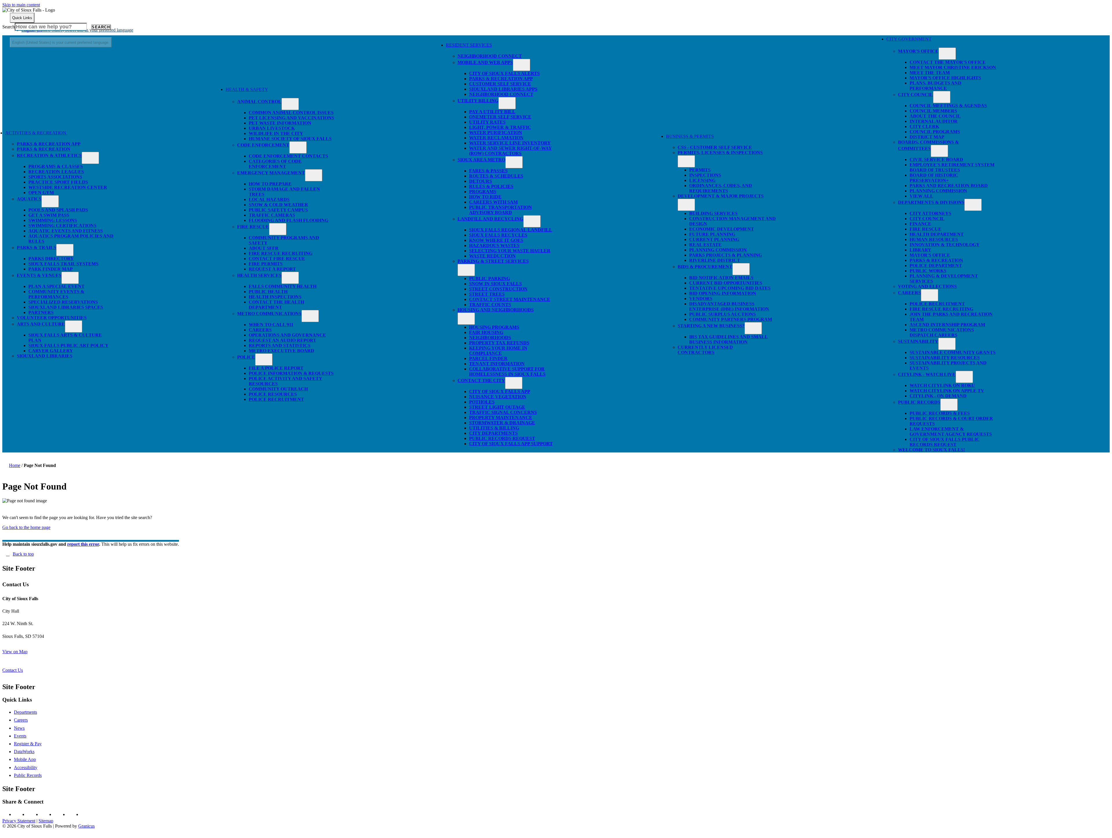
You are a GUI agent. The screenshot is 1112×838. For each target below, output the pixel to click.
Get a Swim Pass (48, 215)
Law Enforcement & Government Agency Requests (951, 431)
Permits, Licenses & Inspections (720, 152)
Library (920, 249)
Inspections (705, 175)
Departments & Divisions (931, 202)
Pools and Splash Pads (58, 209)
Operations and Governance (287, 335)
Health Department (937, 234)
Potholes (482, 401)
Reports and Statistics (279, 345)
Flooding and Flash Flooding (288, 220)
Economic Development (721, 229)
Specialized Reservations (63, 302)
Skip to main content (21, 4)
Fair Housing (486, 332)
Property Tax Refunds (499, 342)
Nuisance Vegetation (497, 396)
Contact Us (12, 670)
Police (246, 357)
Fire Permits (266, 263)
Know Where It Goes (496, 240)
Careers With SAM (493, 202)
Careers (260, 329)
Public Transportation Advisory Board (500, 210)
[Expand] (76, 135)
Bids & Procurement (705, 266)
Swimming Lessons (52, 220)
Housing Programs (494, 327)
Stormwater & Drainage (502, 422)
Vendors (700, 298)
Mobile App (25, 759)
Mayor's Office (918, 51)
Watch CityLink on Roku (942, 385)
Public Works (928, 270)
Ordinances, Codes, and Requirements (720, 188)
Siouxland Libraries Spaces (65, 307)
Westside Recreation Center (67, 187)
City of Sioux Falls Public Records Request (945, 442)
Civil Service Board (936, 159)
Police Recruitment (276, 399)
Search (8, 26)
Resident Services (469, 45)
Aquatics (29, 198)
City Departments (493, 433)
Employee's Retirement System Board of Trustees (952, 167)
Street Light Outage (497, 407)
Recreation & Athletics (49, 155)
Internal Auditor (934, 121)
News (19, 728)
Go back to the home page (26, 527)
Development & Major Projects (721, 195)
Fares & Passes (488, 170)
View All (921, 195)
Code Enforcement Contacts (288, 156)
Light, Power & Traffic (500, 127)
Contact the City (481, 380)
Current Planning (714, 239)
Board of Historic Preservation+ (934, 178)
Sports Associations (55, 176)
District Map (927, 136)
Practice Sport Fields (58, 182)
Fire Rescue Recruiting (280, 253)
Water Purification (495, 132)
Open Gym (41, 192)
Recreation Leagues (56, 171)
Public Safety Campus (278, 209)
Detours (480, 181)
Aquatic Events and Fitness (65, 230)
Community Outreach (278, 388)
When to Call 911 (271, 324)
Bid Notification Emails (721, 277)
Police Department (936, 265)
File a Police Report (276, 368)
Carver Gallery (50, 350)
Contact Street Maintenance (509, 299)
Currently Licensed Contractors (705, 350)
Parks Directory (51, 258)
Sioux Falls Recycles (498, 235)
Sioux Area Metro (481, 159)
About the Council (935, 116)
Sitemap (46, 820)
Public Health (268, 291)
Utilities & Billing (494, 428)
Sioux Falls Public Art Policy (68, 345)
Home (14, 465)
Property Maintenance (500, 417)
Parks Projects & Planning (725, 255)
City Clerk (924, 126)
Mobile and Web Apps (485, 62)
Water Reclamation (496, 137)
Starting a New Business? (711, 325)
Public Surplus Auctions (722, 314)
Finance (920, 223)
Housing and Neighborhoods (496, 309)
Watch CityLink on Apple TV (947, 390)
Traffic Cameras (272, 215)
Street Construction (498, 288)
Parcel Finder (488, 358)
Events (20, 735)
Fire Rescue (253, 226)
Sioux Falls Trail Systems (63, 263)
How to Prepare (270, 183)
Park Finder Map (50, 268)
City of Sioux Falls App (499, 391)
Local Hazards (269, 199)
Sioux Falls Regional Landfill (510, 229)
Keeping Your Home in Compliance (498, 351)
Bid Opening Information (722, 293)
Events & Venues (39, 275)
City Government (909, 38)
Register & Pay (28, 743)
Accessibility (25, 767)
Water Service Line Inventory (510, 142)
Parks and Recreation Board (949, 185)
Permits (700, 169)
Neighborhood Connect (490, 56)
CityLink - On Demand (938, 395)
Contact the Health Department (276, 305)
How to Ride (485, 196)
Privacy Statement (18, 820)
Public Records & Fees (940, 413)
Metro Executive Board (281, 350)
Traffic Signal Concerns (503, 412)
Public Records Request (502, 438)
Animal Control (259, 101)
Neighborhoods (490, 337)
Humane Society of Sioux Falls (290, 138)
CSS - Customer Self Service (715, 147)
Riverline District (714, 260)
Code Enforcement (263, 145)
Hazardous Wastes (494, 245)
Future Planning (712, 234)
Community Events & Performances (56, 294)
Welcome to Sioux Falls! (931, 449)
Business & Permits (690, 136)
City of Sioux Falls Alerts (504, 73)
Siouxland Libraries (44, 355)
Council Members (933, 110)
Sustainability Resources (945, 357)
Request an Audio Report (282, 340)
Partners (41, 312)
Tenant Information (497, 363)
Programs (482, 191)
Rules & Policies (491, 186)
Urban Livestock (272, 128)
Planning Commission (718, 249)
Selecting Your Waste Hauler (509, 250)
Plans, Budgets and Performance (935, 86)
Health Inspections (275, 296)
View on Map (15, 651)
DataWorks (24, 751)
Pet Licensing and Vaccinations (291, 117)
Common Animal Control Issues (291, 112)
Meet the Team (930, 72)
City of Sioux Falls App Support (511, 443)
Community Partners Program (730, 319)
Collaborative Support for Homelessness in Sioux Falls (507, 371)
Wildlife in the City (276, 133)
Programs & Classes (55, 166)
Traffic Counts (490, 304)
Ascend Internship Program (947, 324)
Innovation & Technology (945, 244)
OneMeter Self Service (500, 116)
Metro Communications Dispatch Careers (942, 332)
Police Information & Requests (291, 373)
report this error (83, 544)
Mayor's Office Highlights (945, 77)
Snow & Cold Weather (278, 204)
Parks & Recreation (43, 149)
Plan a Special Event (56, 286)
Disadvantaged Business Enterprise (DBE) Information (729, 306)
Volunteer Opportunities (52, 317)
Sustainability (918, 341)
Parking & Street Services (493, 261)
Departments (25, 712)
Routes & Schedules (496, 176)
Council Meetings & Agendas (948, 105)
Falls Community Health (283, 286)
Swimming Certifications (62, 225)
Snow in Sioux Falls (495, 283)
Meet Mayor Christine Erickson (953, 67)
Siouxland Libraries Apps (503, 89)
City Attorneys (930, 213)
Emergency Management (271, 172)
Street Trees (487, 294)
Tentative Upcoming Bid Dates (730, 288)
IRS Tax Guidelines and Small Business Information (728, 339)
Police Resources (273, 394)
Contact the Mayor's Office (948, 62)
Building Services (713, 213)
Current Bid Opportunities (725, 282)
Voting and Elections (927, 286)
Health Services (259, 275)
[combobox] (61, 42)
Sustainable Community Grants (953, 352)
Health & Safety (247, 89)
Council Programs (935, 131)
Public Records (919, 402)
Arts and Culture (41, 324)
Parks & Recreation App (49, 143)
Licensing (702, 180)
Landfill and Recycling (490, 218)
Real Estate (705, 244)
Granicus (86, 826)
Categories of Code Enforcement (275, 164)
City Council (915, 94)
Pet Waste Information (280, 123)
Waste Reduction (492, 255)
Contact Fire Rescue (277, 258)
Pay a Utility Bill (492, 111)
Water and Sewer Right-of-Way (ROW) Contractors (510, 151)
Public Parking (489, 278)
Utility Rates (487, 122)
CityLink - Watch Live (927, 374)
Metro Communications (269, 313)
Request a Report (272, 268)
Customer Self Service (500, 83)
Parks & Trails (36, 247)
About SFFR (264, 248)
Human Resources (934, 239)
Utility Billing (478, 100)
